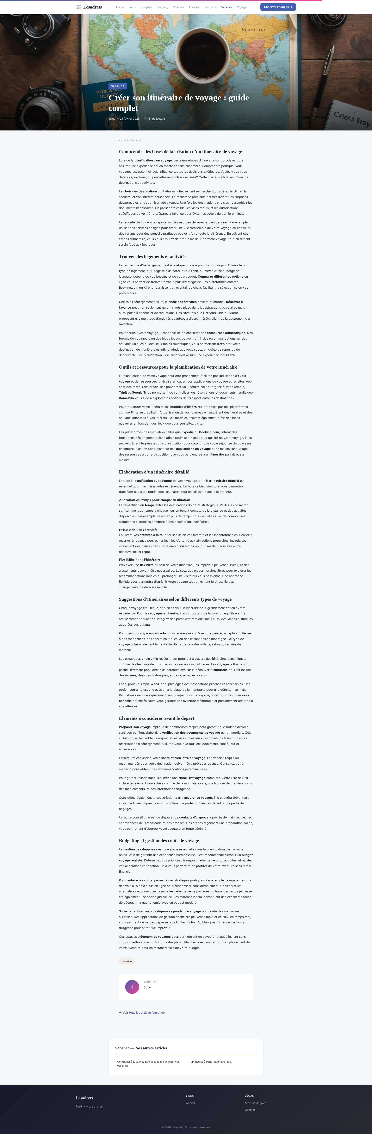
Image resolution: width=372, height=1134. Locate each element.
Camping (162, 7)
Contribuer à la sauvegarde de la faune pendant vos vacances (148, 1063)
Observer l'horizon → (278, 7)
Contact (250, 1109)
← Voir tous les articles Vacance (142, 1012)
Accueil (120, 7)
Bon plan (146, 7)
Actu (133, 7)
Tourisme (211, 7)
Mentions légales (255, 1103)
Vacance (226, 7)
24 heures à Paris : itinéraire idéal (211, 1061)
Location (194, 7)
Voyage (242, 7)
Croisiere (178, 7)
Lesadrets (89, 6)
